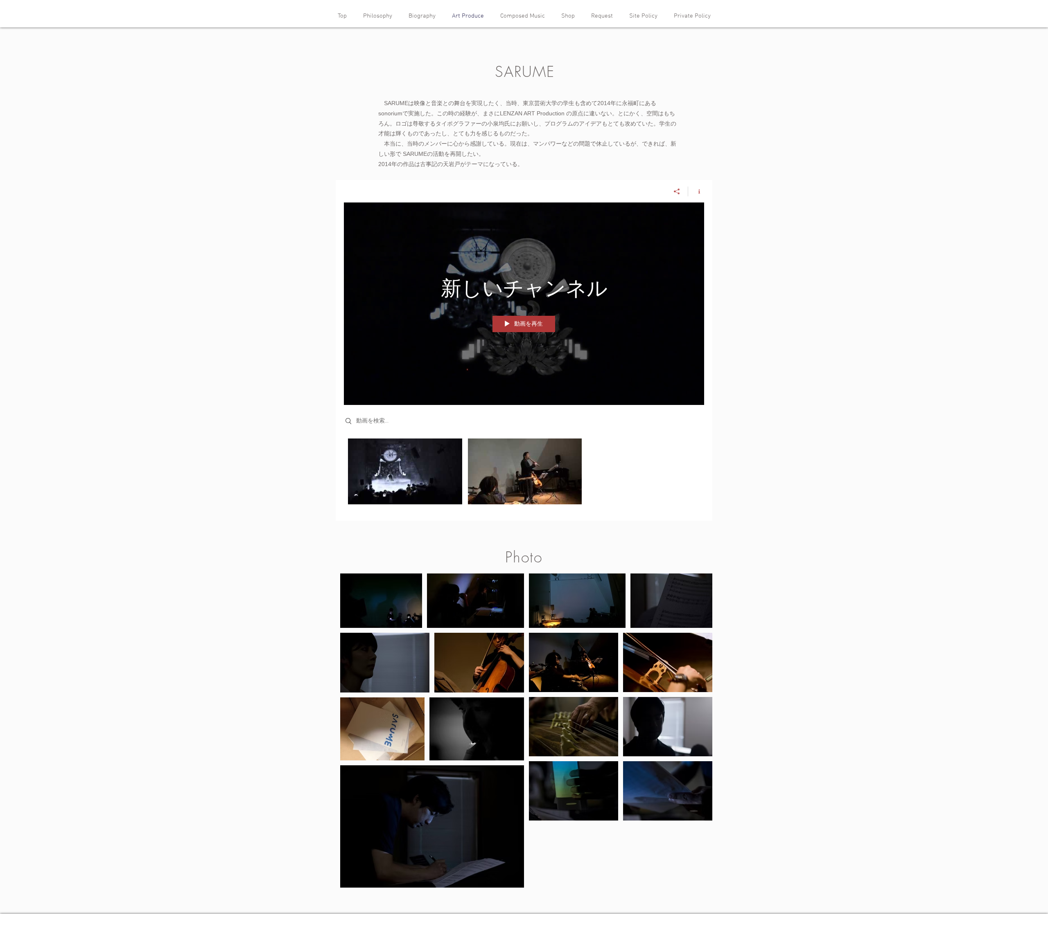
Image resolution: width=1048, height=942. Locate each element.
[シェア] (677, 191)
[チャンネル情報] (696, 191)
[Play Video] (405, 471)
